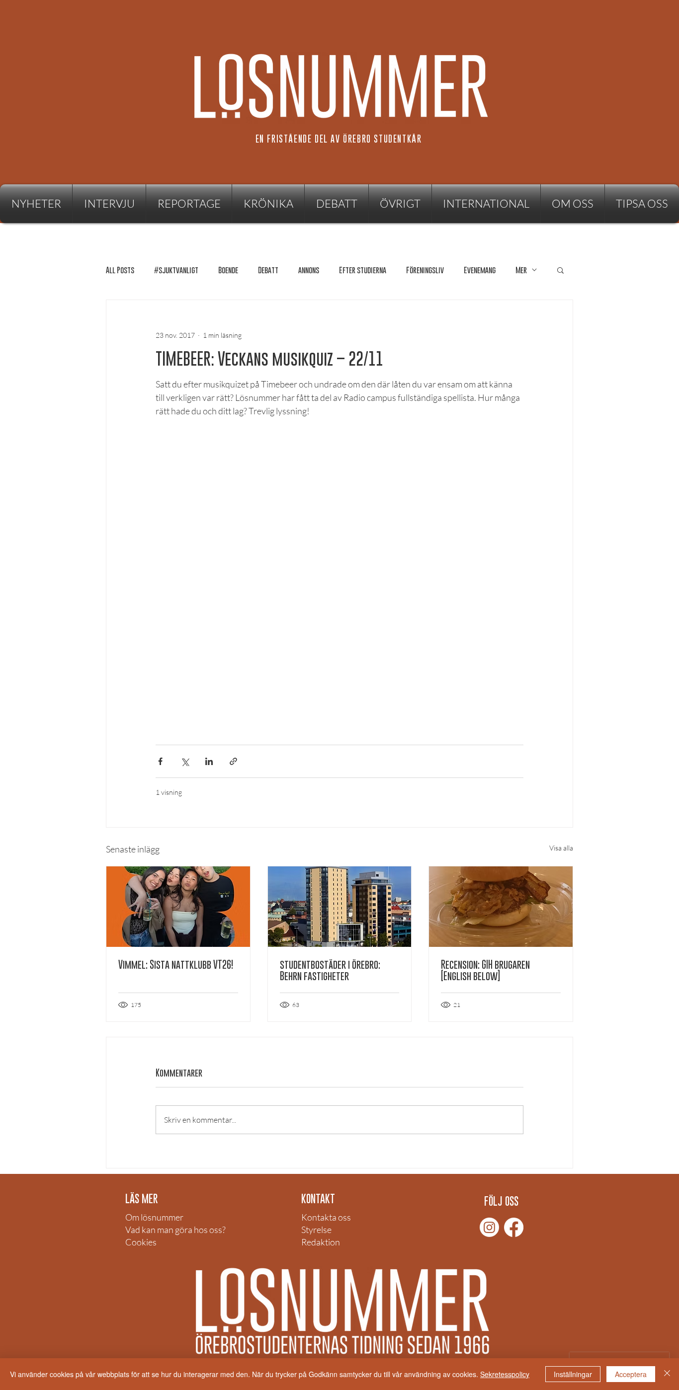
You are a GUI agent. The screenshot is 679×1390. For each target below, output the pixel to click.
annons (308, 270)
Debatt (268, 270)
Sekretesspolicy (504, 1374)
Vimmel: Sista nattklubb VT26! (175, 964)
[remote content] (339, 590)
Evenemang (480, 270)
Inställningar (573, 1374)
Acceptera (631, 1374)
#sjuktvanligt (176, 270)
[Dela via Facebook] (160, 761)
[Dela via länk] (233, 761)
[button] (400, 203)
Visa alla (561, 848)
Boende (228, 270)
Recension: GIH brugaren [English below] (485, 970)
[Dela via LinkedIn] (209, 761)
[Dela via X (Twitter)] (184, 761)
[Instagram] (489, 1227)
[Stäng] (667, 1374)
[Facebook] (513, 1227)
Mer (521, 270)
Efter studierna (362, 270)
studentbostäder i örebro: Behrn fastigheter (330, 970)
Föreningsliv (425, 270)
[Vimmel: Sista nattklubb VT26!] (178, 906)
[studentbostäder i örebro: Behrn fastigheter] (340, 906)
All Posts (120, 270)
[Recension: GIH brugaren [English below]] (501, 906)
